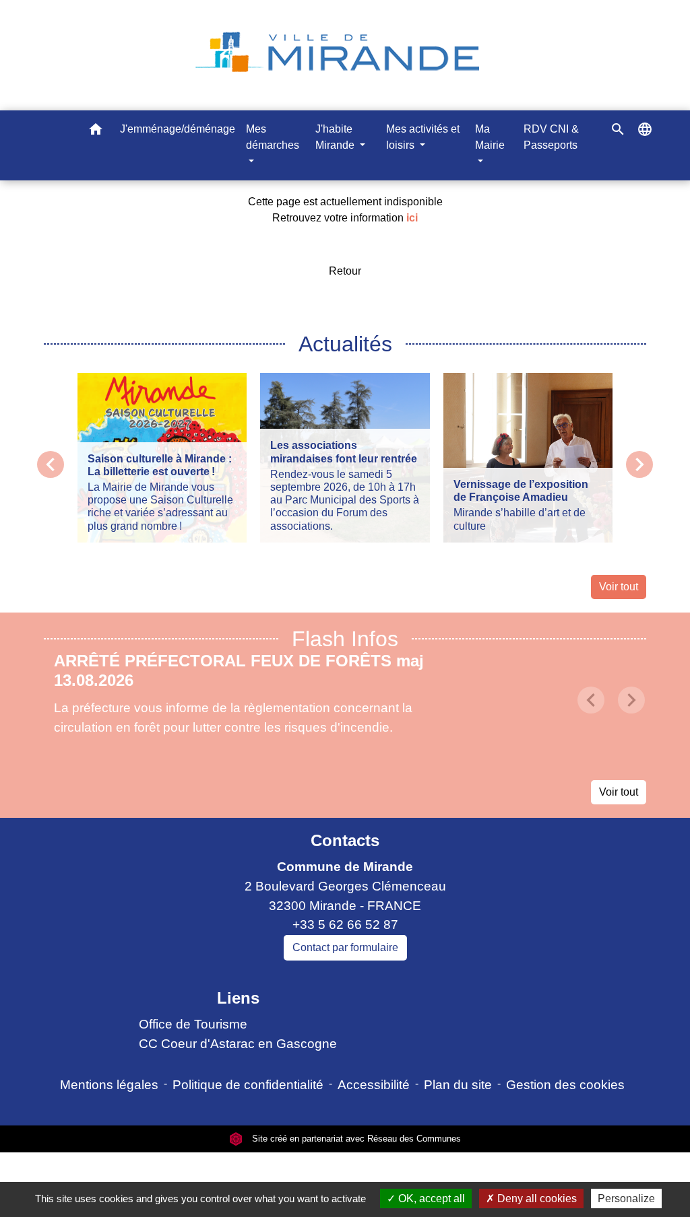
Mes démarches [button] (272, 137)
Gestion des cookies (565, 1085)
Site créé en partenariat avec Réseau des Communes (355, 1139)
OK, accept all (430, 1198)
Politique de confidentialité (247, 1085)
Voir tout (618, 586)
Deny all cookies (536, 1198)
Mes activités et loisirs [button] (423, 137)
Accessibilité (374, 1085)
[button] (96, 131)
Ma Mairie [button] (490, 137)
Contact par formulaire (345, 947)
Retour (345, 271)
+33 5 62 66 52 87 (345, 924)
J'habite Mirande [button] (336, 137)
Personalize (626, 1198)
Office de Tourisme (193, 1024)
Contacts (345, 840)
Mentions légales (109, 1085)
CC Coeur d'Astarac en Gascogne (238, 1044)
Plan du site (458, 1085)
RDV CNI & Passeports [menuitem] (551, 137)
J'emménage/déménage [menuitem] (177, 129)
